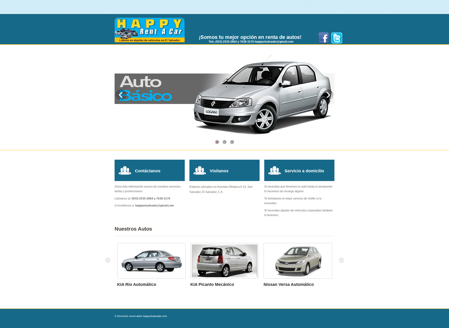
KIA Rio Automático (136, 284)
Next (328, 95)
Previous (121, 95)
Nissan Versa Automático (289, 284)
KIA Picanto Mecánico (212, 284)
